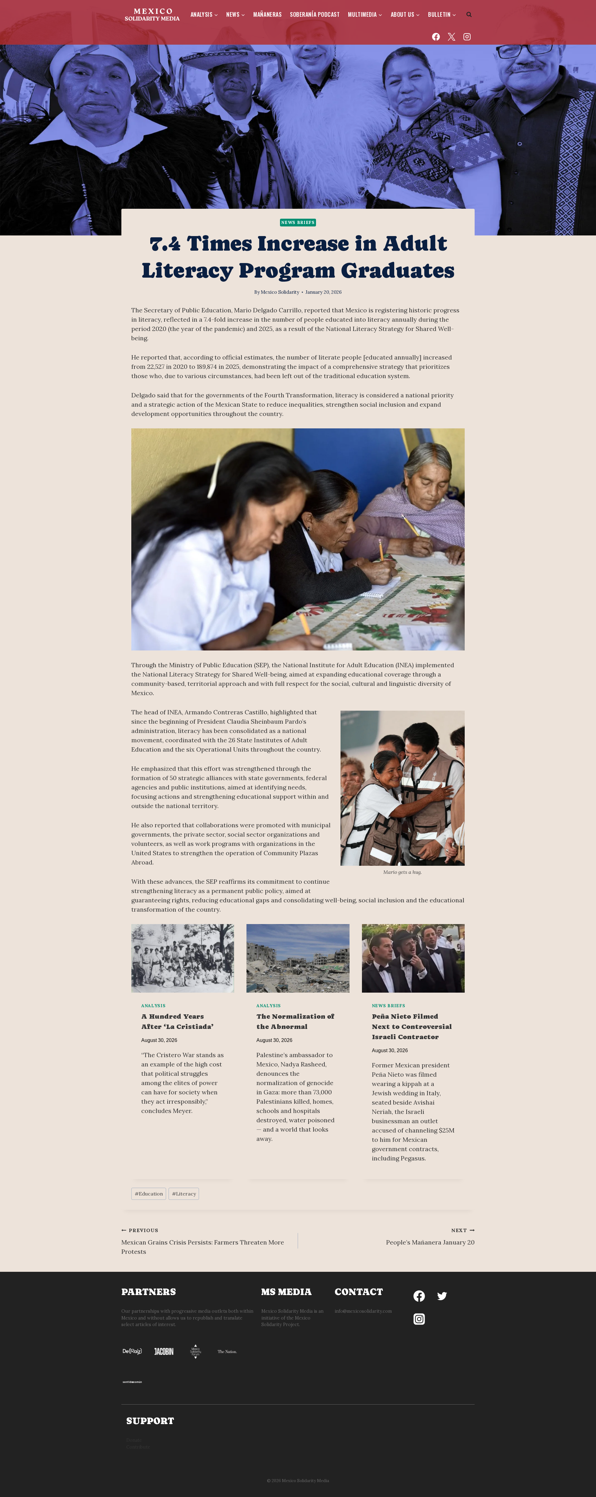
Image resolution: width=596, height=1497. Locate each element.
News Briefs (298, 222)
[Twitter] (442, 1296)
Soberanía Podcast (315, 14)
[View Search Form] (469, 14)
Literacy (184, 1194)
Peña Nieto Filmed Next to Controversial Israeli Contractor (412, 1026)
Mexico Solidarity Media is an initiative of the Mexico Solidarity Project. (292, 1317)
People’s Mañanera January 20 (430, 1236)
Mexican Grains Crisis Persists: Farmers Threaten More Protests (202, 1241)
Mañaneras (267, 14)
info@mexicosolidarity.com (363, 1311)
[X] (451, 36)
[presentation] (182, 958)
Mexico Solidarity (280, 292)
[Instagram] (467, 36)
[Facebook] (436, 36)
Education (149, 1194)
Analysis (153, 1005)
